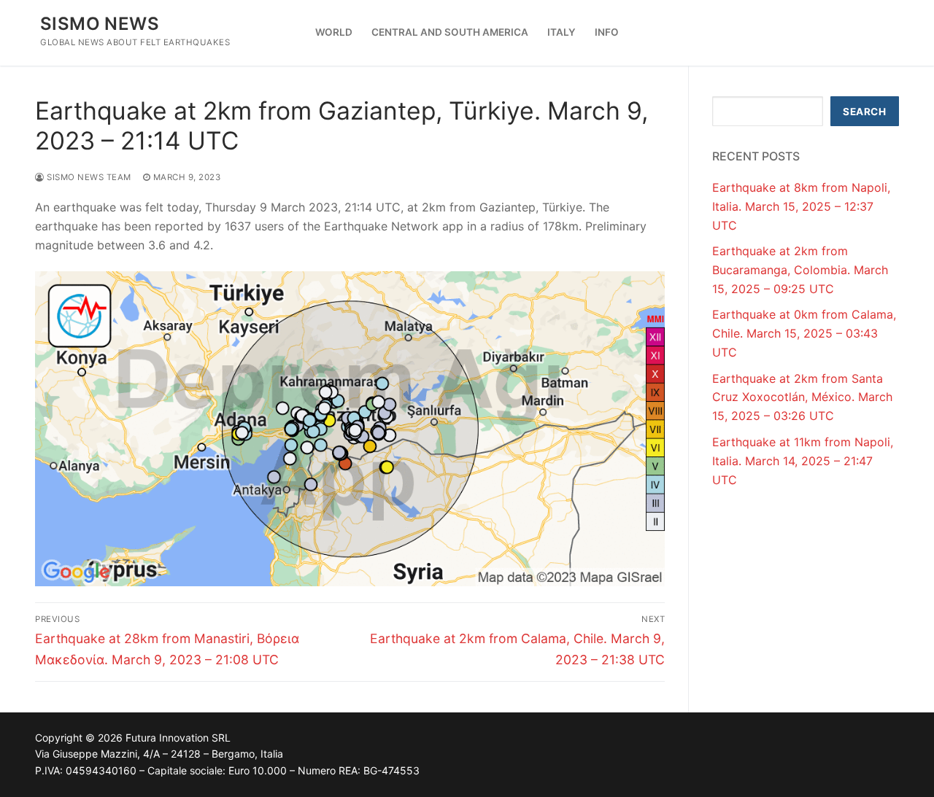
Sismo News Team (88, 177)
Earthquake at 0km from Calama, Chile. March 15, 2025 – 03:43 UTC (804, 333)
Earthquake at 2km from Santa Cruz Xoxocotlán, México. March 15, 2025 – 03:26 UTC (802, 397)
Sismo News (99, 23)
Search (864, 111)
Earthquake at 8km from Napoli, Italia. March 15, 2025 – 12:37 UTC (801, 206)
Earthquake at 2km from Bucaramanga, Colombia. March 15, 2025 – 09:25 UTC (800, 270)
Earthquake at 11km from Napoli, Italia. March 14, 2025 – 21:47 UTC (802, 461)
